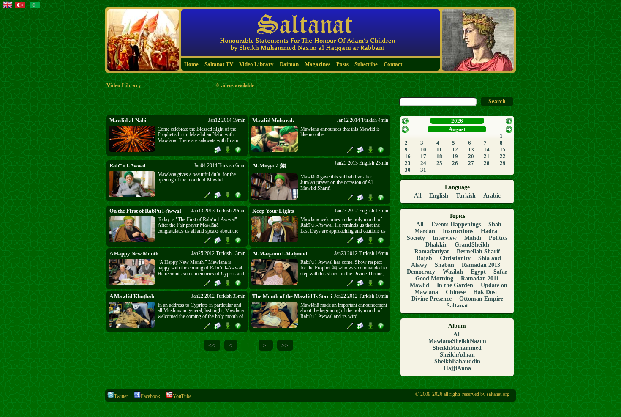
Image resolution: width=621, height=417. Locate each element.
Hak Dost (485, 292)
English (438, 195)
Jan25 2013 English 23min (361, 163)
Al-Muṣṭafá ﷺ (269, 165)
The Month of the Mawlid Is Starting (292, 296)
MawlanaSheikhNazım (457, 341)
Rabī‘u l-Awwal (127, 165)
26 (455, 163)
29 (503, 163)
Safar (500, 272)
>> (284, 345)
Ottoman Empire (481, 299)
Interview (445, 238)
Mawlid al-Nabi (128, 120)
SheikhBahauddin (457, 361)
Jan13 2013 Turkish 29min (218, 211)
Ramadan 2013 (481, 265)
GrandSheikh (472, 244)
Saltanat (457, 305)
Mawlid (419, 285)
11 (439, 149)
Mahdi (472, 238)
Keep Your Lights (273, 211)
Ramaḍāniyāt (431, 251)
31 (423, 170)
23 (408, 163)
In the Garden (455, 285)
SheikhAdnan (457, 354)
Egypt (478, 272)
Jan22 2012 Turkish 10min (361, 296)
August (457, 129)
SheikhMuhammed (457, 348)
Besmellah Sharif (478, 251)
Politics (498, 238)
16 (408, 156)
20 (471, 156)
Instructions (458, 231)
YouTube (182, 396)
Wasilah (453, 272)
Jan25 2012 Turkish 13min (218, 253)
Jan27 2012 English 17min (361, 211)
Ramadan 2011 (480, 278)
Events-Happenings (456, 224)
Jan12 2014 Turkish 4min (362, 120)
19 (455, 156)
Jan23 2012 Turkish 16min (361, 253)
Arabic (492, 195)
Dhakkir (436, 244)
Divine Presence (431, 299)
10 (423, 149)
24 (423, 163)
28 (487, 163)
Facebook (150, 396)
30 (408, 170)
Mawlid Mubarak (273, 120)
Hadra (489, 231)
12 (455, 149)
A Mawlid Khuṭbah (131, 296)
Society (416, 238)
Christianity (455, 258)
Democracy (421, 272)
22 (503, 156)
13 (471, 149)
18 (439, 156)
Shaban (444, 265)
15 (503, 149)
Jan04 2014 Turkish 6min (219, 165)
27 (471, 163)
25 (439, 163)
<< (211, 345)
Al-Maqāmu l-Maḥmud (279, 253)
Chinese (456, 292)
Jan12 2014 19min (226, 120)
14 (487, 149)
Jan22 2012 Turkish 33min (218, 296)
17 (423, 156)
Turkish (466, 195)
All (418, 195)
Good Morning (434, 278)
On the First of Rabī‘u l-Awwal (145, 211)
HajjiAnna (457, 368)
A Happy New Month (133, 253)
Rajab (424, 258)
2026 (457, 121)
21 (487, 156)
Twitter (121, 396)
